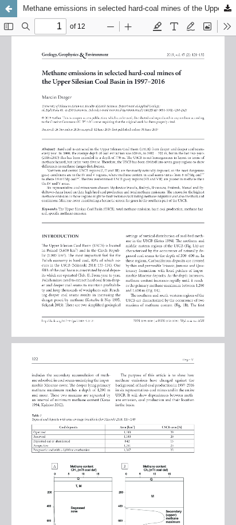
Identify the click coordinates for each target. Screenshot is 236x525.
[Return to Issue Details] (8, 8)
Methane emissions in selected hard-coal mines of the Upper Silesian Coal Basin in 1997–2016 (129, 8)
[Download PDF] (227, 8)
